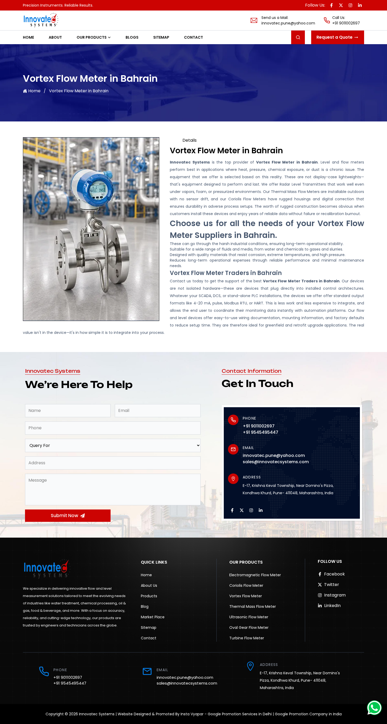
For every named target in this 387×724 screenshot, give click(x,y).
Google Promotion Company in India (308, 714)
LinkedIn (332, 606)
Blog (144, 606)
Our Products (92, 37)
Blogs (132, 37)
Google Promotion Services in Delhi (240, 714)
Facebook (334, 574)
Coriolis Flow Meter (246, 585)
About (55, 37)
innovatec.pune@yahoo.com (288, 23)
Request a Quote (334, 37)
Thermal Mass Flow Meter (252, 606)
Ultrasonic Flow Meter (248, 617)
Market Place (153, 617)
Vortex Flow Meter (245, 596)
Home (28, 37)
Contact (193, 37)
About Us (149, 585)
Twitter (331, 585)
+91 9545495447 (260, 432)
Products (149, 596)
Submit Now (64, 515)
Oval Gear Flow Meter (249, 627)
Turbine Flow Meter (246, 638)
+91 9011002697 (346, 23)
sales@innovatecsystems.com (276, 462)
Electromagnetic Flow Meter (255, 575)
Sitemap (161, 37)
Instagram (335, 595)
